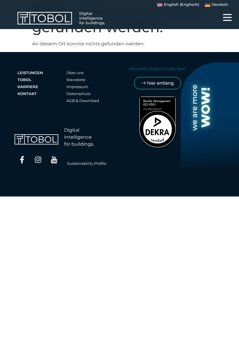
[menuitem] (178, 4)
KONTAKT (27, 94)
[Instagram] (38, 159)
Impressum (77, 87)
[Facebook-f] (22, 159)
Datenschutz (78, 94)
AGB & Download (82, 101)
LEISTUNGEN (30, 73)
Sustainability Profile (86, 163)
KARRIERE (27, 87)
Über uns (75, 73)
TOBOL (24, 80)
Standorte (75, 80)
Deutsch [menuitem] (220, 4)
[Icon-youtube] (54, 159)
